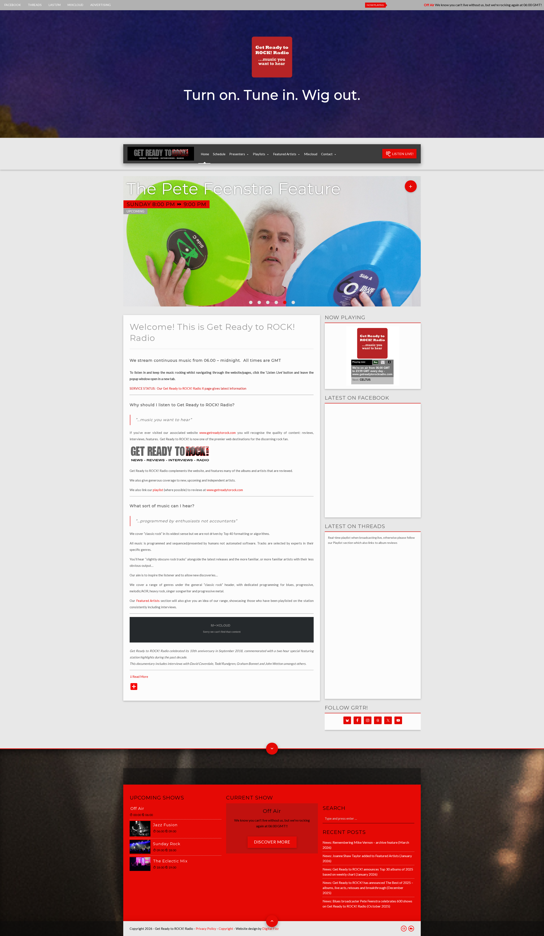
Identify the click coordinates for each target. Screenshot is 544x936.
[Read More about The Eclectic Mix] (141, 864)
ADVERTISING (100, 5)
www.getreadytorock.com (217, 433)
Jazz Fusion (165, 825)
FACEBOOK (12, 5)
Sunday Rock (166, 844)
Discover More (272, 841)
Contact (327, 154)
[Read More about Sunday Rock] (141, 847)
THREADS (35, 5)
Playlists (259, 154)
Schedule (219, 154)
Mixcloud (310, 154)
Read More (139, 676)
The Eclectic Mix (170, 861)
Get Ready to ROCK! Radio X (183, 388)
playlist (158, 490)
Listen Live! (402, 154)
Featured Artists (284, 154)
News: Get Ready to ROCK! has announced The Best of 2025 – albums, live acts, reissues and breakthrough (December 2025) (368, 887)
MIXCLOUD (75, 5)
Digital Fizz (270, 928)
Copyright (226, 928)
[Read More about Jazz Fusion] (141, 828)
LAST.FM (55, 5)
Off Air (137, 808)
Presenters (237, 154)
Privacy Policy (206, 928)
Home (205, 154)
